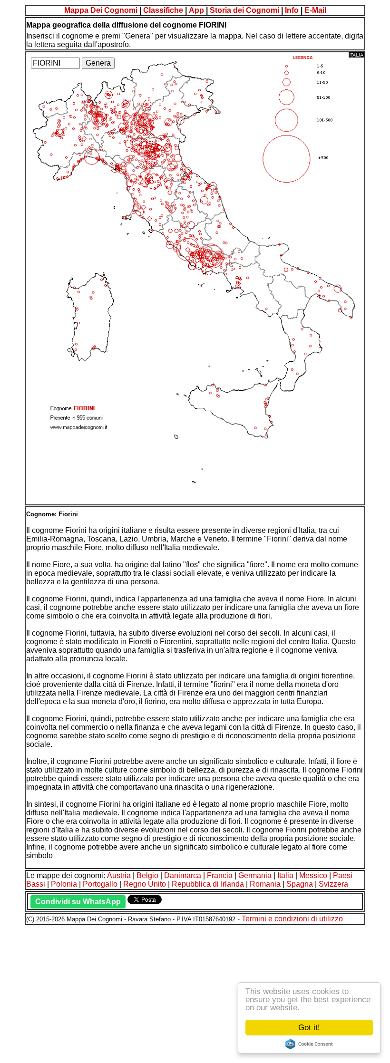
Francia (220, 875)
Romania (265, 884)
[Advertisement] (195, 992)
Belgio (147, 875)
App (196, 10)
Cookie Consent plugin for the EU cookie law (309, 1044)
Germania (255, 875)
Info (292, 10)
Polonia (64, 884)
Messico (313, 875)
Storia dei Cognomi (244, 10)
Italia (285, 875)
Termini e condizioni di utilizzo (292, 919)
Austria (119, 875)
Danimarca (182, 875)
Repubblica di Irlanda (208, 884)
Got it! (309, 1027)
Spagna (299, 884)
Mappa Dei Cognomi (100, 10)
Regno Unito (144, 884)
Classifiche (163, 10)
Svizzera (333, 884)
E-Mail (315, 10)
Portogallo (100, 884)
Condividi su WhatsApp (78, 902)
